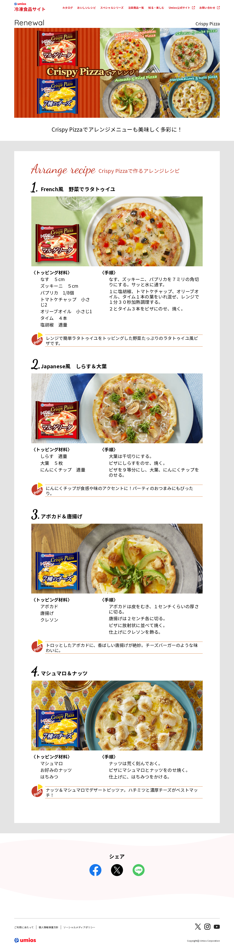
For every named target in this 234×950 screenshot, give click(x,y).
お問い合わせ (207, 7)
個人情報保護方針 (48, 927)
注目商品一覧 (136, 7)
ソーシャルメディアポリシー (79, 927)
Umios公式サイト (179, 7)
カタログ (67, 7)
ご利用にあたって (24, 927)
